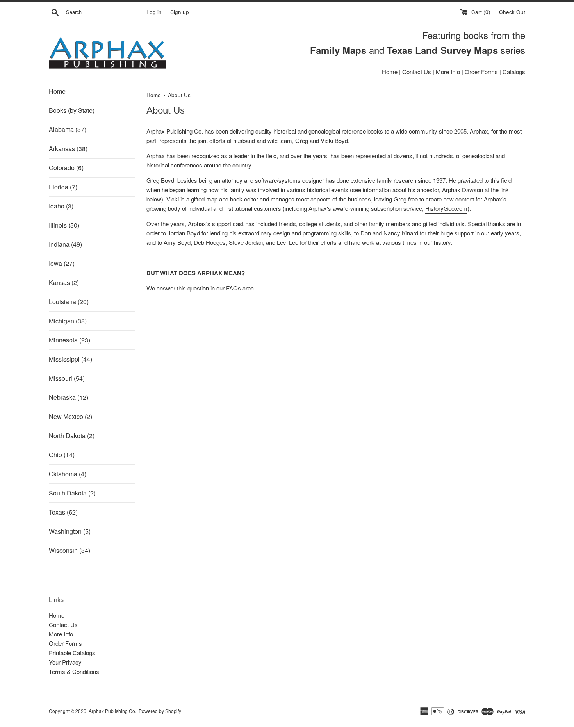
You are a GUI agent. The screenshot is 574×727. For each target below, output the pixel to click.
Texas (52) (63, 512)
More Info (448, 72)
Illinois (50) (64, 225)
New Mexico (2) (70, 416)
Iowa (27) (62, 263)
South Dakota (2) (72, 492)
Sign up (179, 12)
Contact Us (416, 72)
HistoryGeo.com (446, 208)
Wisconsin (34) (69, 550)
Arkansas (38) (68, 148)
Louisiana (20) (69, 301)
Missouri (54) (67, 378)
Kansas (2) (64, 282)
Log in (154, 12)
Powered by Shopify (160, 710)
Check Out (512, 12)
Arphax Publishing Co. (112, 710)
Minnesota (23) (69, 339)
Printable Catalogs (72, 653)
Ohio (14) (62, 454)
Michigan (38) (68, 320)
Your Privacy (65, 662)
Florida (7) (63, 186)
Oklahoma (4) (67, 473)
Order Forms (481, 72)
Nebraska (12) (68, 397)
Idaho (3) (61, 205)
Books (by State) (71, 110)
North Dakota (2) (71, 435)
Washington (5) (70, 531)
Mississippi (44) (70, 359)
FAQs (233, 288)
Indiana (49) (65, 244)
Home (390, 72)
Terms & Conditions (74, 671)
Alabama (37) (67, 129)
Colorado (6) (66, 167)
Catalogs (514, 72)
